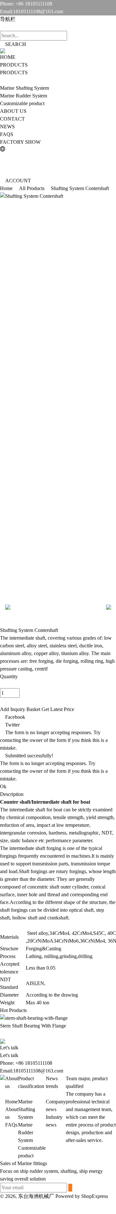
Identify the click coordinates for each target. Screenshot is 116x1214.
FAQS (6, 134)
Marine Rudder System (23, 95)
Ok (3, 786)
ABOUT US (13, 111)
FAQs (11, 1124)
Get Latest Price (58, 709)
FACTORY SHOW (20, 142)
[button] (58, 1207)
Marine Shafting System (24, 88)
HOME (7, 57)
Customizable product (22, 103)
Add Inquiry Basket (20, 709)
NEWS (7, 126)
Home (11, 1101)
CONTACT (12, 119)
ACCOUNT (18, 180)
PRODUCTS (14, 65)
